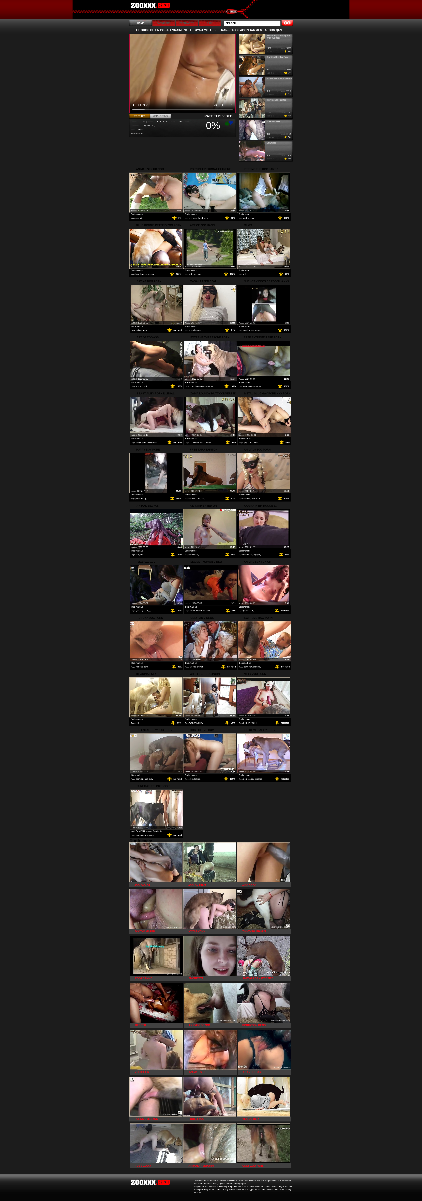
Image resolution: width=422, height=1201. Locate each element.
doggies (256, 554)
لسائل (138, 611)
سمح (144, 611)
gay (245, 442)
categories (164, 23)
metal (255, 442)
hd (141, 218)
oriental (144, 779)
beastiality (152, 442)
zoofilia (246, 330)
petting (251, 218)
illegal (138, 442)
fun (252, 611)
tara (202, 498)
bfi (251, 554)
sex (137, 218)
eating (139, 330)
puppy (143, 498)
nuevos (258, 330)
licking (197, 779)
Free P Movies (273, 121)
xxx (252, 330)
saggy (251, 779)
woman (199, 611)
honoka (139, 667)
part (245, 218)
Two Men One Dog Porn (277, 57)
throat (200, 218)
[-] (231, 123)
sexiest (206, 611)
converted (194, 442)
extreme (193, 218)
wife (191, 723)
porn (206, 218)
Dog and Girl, (149, 125)
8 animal (150, 10)
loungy (208, 442)
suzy (151, 779)
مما (148, 611)
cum (191, 779)
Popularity (186, 23)
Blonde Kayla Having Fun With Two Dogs (278, 36)
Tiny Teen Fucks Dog (276, 100)
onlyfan (200, 667)
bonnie (143, 274)
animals (246, 498)
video (192, 611)
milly (250, 723)
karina (246, 554)
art (190, 274)
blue (137, 274)
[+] (226, 123)
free (198, 498)
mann (199, 274)
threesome (200, 386)
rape (250, 386)
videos (193, 667)
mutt (202, 442)
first (195, 723)
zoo (194, 274)
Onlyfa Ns (271, 143)
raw (250, 667)
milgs (245, 274)
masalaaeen (195, 330)
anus (140, 129)
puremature (141, 835)
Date (210, 23)
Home (140, 23)
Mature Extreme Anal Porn (279, 78)
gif (244, 611)
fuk (141, 554)
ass (141, 386)
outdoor (150, 835)
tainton (192, 498)
